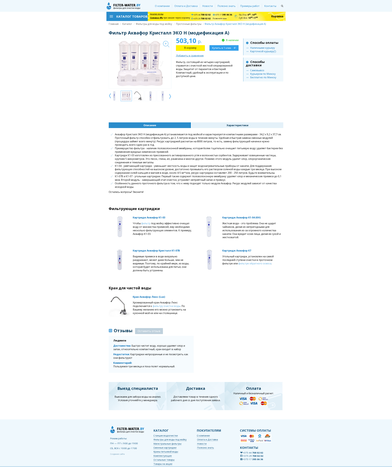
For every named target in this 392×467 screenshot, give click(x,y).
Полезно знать (226, 6)
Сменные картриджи (164, 447)
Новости (207, 6)
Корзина (277, 16)
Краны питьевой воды (165, 451)
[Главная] (123, 6)
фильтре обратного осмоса (254, 263)
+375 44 (202, 14)
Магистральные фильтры (167, 443)
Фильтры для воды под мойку (154, 24)
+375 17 (223, 14)
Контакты (270, 6)
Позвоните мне (220, 18)
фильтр (145, 223)
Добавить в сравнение (190, 55)
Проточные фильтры (188, 24)
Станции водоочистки (165, 435)
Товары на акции (162, 463)
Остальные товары (164, 459)
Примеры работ (250, 6)
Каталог (127, 24)
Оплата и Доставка (186, 6)
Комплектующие (162, 455)
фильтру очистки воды (166, 306)
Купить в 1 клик (221, 48)
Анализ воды (156, 14)
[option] (140, 63)
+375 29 (202, 18)
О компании (162, 6)
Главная (114, 24)
